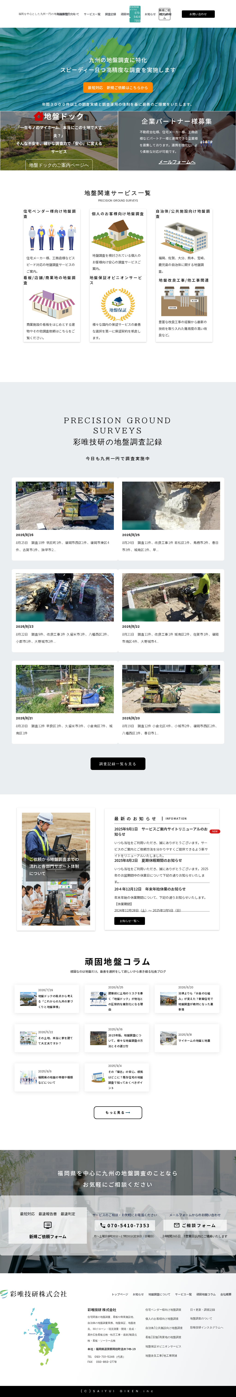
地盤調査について (159, 1294)
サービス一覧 (183, 1294)
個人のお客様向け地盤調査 (162, 1319)
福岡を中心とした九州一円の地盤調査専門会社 (47, 14)
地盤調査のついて (201, 1318)
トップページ (120, 1294)
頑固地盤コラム (206, 1294)
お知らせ (138, 1294)
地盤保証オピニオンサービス (163, 1346)
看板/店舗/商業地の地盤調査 (163, 1337)
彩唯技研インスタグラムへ (206, 1327)
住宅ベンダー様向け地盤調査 (163, 1310)
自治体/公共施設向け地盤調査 (164, 1328)
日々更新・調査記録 (202, 1310)
